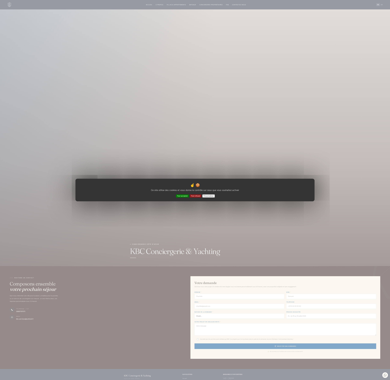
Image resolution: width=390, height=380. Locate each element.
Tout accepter (182, 196)
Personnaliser (208, 196)
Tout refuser (195, 196)
